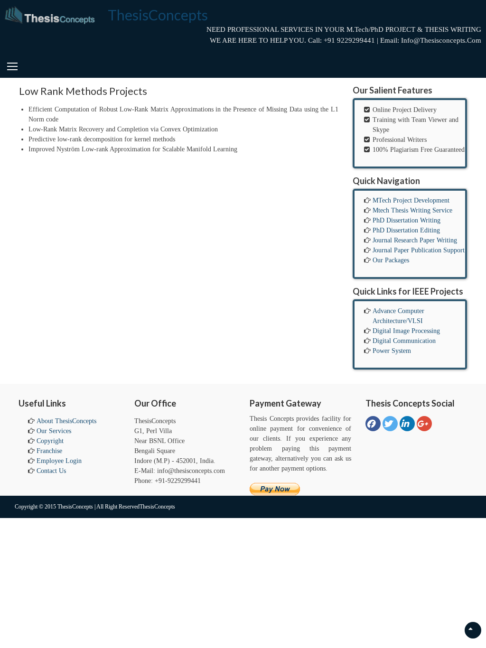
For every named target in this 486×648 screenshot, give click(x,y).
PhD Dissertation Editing (406, 230)
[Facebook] (373, 423)
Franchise (49, 450)
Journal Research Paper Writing (415, 240)
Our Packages (391, 260)
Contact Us (51, 470)
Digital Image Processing (406, 330)
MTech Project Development (411, 200)
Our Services (54, 431)
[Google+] (424, 423)
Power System (392, 350)
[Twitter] (390, 423)
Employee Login (59, 460)
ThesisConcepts (158, 14)
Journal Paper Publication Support (419, 250)
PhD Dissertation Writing (406, 220)
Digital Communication (404, 340)
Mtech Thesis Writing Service (412, 210)
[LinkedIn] (407, 423)
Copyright (50, 440)
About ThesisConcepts (66, 421)
